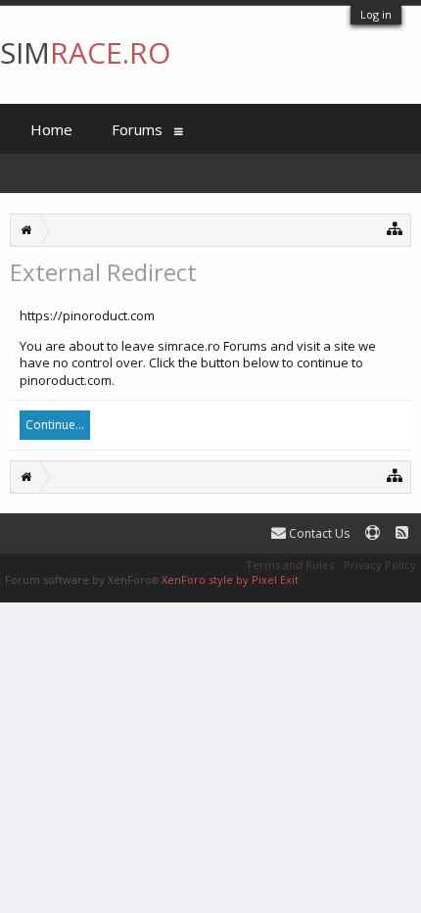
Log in (376, 14)
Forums (137, 129)
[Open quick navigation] (395, 227)
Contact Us (318, 533)
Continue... (54, 424)
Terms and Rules (290, 564)
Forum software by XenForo (82, 579)
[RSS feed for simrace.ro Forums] (402, 533)
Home (51, 129)
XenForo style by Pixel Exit (230, 579)
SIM (85, 52)
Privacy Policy (380, 564)
